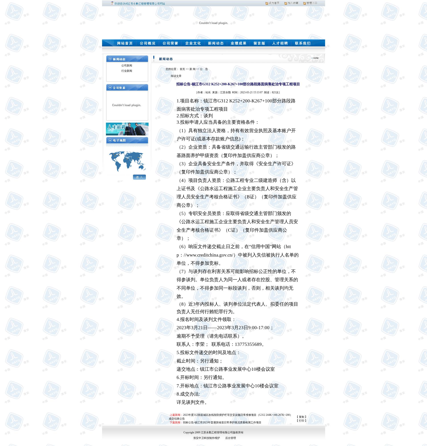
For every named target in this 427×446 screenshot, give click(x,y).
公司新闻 (126, 65)
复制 (301, 416)
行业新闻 (126, 70)
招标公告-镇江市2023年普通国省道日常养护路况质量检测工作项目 (222, 422)
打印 (301, 420)
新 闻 (192, 69)
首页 (182, 69)
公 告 (204, 69)
